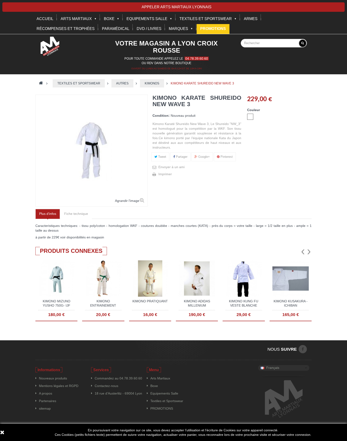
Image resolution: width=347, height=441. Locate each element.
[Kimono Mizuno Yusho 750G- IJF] (56, 278)
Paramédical (115, 29)
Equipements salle (147, 19)
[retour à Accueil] (41, 83)
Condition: (161, 115)
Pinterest (226, 156)
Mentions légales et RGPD (58, 386)
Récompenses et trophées (66, 29)
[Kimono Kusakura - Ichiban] (290, 278)
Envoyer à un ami (171, 167)
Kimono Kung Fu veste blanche (243, 303)
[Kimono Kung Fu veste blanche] (243, 278)
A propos (45, 393)
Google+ (203, 156)
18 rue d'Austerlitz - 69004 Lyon (118, 393)
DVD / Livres (149, 29)
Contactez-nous (106, 386)
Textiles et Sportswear (205, 19)
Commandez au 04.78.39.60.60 (118, 378)
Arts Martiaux (76, 19)
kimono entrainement (103, 303)
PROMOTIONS (161, 408)
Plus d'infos (47, 214)
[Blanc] (250, 116)
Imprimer (165, 174)
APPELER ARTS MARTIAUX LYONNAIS (177, 7)
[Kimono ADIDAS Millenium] (197, 278)
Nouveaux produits (53, 378)
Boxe (109, 19)
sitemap (45, 408)
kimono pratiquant (150, 301)
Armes (251, 19)
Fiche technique (76, 214)
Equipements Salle (164, 393)
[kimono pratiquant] (150, 278)
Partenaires (47, 401)
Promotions (213, 29)
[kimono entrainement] (103, 278)
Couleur (254, 110)
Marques (178, 29)
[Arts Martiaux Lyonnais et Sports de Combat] (50, 46)
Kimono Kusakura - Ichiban (291, 303)
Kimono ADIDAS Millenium (197, 303)
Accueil (45, 19)
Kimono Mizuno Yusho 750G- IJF (56, 303)
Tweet (161, 156)
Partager (181, 156)
